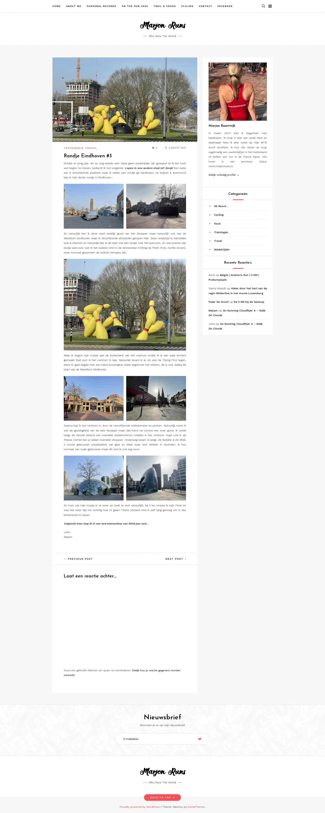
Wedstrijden (222, 249)
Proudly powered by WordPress (140, 806)
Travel (91, 148)
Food (217, 223)
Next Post (174, 559)
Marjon (213, 310)
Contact (205, 6)
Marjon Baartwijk (222, 126)
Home (56, 6)
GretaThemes (196, 806)
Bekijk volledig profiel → (224, 174)
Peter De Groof (219, 301)
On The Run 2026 (135, 6)
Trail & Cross (164, 6)
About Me (73, 6)
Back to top (160, 797)
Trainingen (73, 148)
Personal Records (101, 6)
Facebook (225, 6)
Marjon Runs (162, 25)
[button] (263, 6)
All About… (221, 206)
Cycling (187, 6)
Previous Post (80, 559)
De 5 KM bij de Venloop (249, 301)
